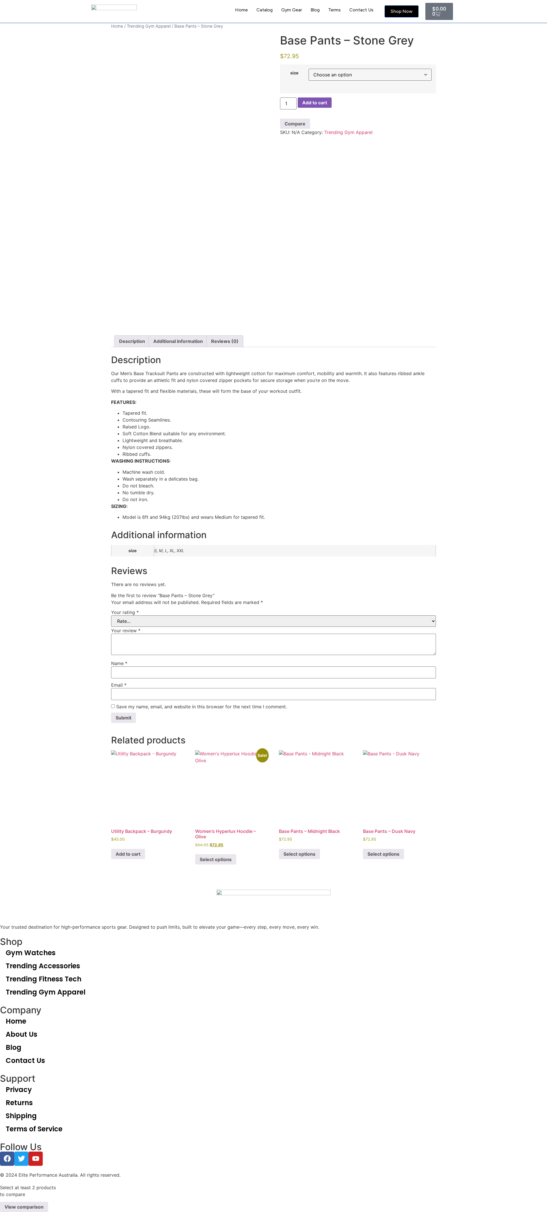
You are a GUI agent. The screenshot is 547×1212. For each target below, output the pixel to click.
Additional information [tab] (178, 341)
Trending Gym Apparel (149, 26)
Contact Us (361, 10)
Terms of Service (34, 1129)
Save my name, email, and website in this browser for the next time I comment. (201, 706)
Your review (125, 630)
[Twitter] (21, 1159)
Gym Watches (31, 952)
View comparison (24, 1207)
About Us (21, 1034)
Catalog (264, 10)
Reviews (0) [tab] (224, 341)
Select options (216, 859)
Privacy (19, 1089)
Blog (315, 10)
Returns (19, 1102)
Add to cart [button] (128, 854)
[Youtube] (35, 1159)
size (294, 73)
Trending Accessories (43, 966)
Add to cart (314, 102)
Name (119, 663)
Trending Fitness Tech (43, 979)
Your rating (125, 612)
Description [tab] (132, 341)
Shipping (21, 1116)
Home (241, 10)
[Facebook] (7, 1159)
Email (118, 685)
